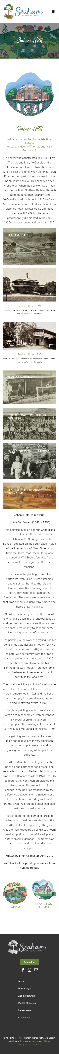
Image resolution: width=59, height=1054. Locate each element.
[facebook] (23, 970)
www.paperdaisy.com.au (29, 1045)
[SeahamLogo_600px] (23, 5)
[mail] (36, 970)
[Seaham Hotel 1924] (29, 269)
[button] (5, 894)
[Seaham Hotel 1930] (29, 323)
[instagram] (29, 970)
